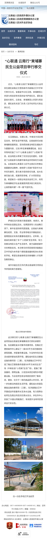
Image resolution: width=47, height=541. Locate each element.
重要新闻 (21, 31)
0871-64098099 (16, 505)
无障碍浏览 (9, 2)
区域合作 (42, 31)
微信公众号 (35, 2)
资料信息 (29, 37)
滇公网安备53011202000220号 (28, 516)
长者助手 (22, 2)
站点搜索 (30, 8)
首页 (3, 31)
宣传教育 (17, 37)
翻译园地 (13, 44)
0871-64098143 (29, 505)
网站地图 (7, 512)
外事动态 (32, 31)
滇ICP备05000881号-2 (20, 512)
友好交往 (6, 37)
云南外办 (11, 31)
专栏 (36, 44)
